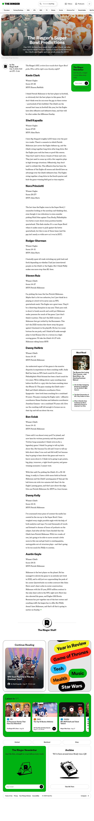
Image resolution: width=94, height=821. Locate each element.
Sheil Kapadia (17, 681)
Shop (76, 739)
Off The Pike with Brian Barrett (42, 725)
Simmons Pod (70, 10)
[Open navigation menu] (89, 3)
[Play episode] (54, 725)
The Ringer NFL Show (13, 725)
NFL (34, 10)
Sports (39, 716)
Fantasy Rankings (18, 10)
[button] (47, 3)
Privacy (16, 793)
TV (46, 10)
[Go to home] (11, 4)
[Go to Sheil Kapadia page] (9, 681)
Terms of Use (8, 793)
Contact (17, 739)
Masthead (47, 739)
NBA (28, 10)
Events (61, 10)
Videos (70, 4)
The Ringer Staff (14, 66)
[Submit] (86, 83)
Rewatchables (82, 10)
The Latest (7, 10)
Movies (53, 10)
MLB (41, 10)
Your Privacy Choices (25, 793)
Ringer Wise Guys (65, 725)
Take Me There (69, 784)
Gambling (66, 716)
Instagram (83, 793)
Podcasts (81, 4)
